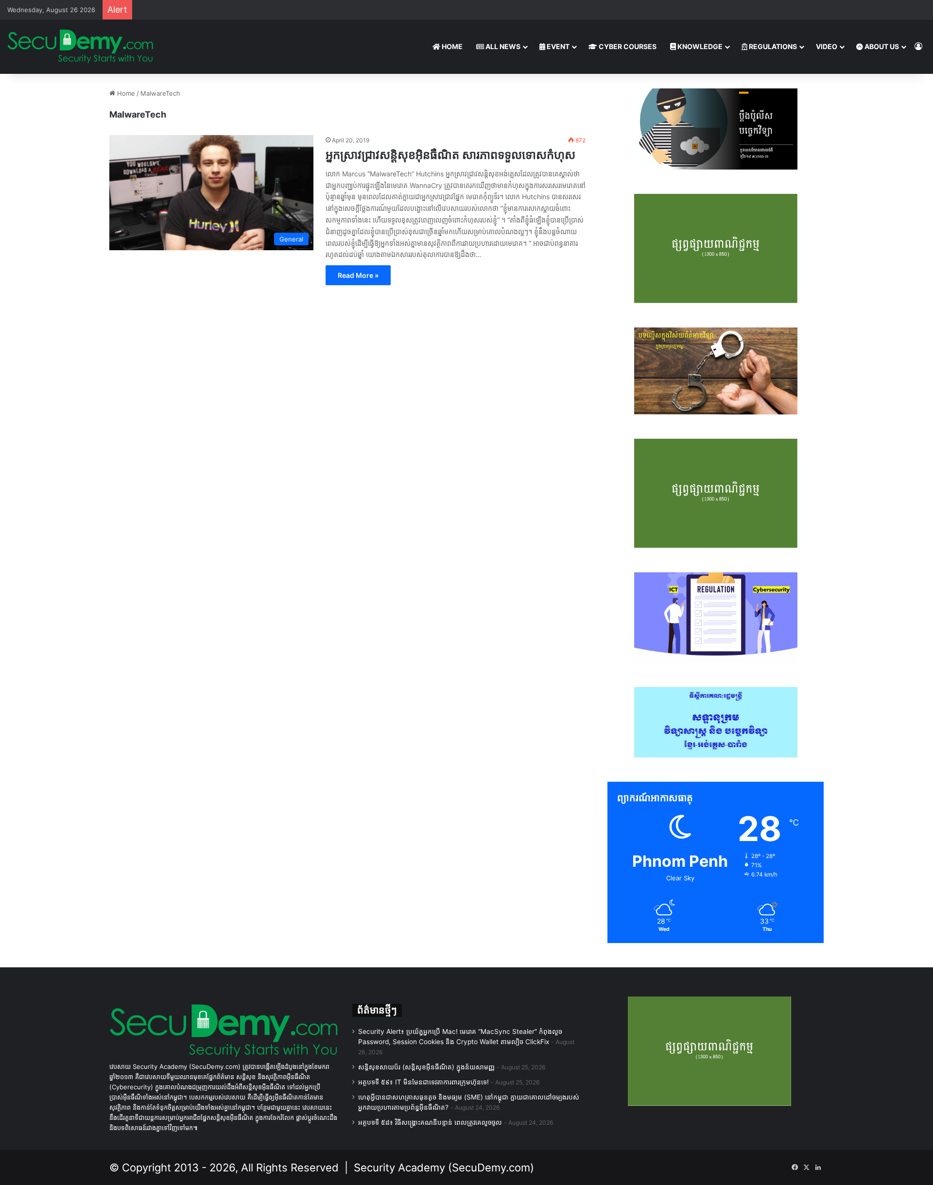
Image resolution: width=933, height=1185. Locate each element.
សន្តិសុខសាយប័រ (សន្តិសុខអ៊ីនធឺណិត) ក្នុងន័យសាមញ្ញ (426, 1067)
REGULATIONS (772, 46)
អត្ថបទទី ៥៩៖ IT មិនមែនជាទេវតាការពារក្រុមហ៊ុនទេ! (423, 1082)
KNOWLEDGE (699, 46)
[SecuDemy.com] (80, 46)
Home (125, 93)
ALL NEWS (502, 46)
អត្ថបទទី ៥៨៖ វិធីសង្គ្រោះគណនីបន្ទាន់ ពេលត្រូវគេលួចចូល (430, 1122)
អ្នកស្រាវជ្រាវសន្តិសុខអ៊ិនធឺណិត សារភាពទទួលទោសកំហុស (450, 155)
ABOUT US (881, 46)
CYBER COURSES (627, 46)
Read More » (358, 275)
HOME (451, 46)
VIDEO (826, 46)
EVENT (557, 46)
